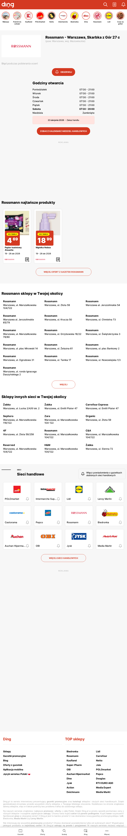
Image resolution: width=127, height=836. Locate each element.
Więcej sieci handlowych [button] (63, 558)
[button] (105, 4)
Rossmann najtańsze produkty (28, 202)
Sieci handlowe (30, 474)
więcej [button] (63, 384)
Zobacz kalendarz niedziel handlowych (63, 131)
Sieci (19, 470)
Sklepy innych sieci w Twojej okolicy (34, 397)
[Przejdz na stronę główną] (8, 5)
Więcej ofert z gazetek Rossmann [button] (63, 272)
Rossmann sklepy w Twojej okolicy (32, 293)
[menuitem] (21, 832)
